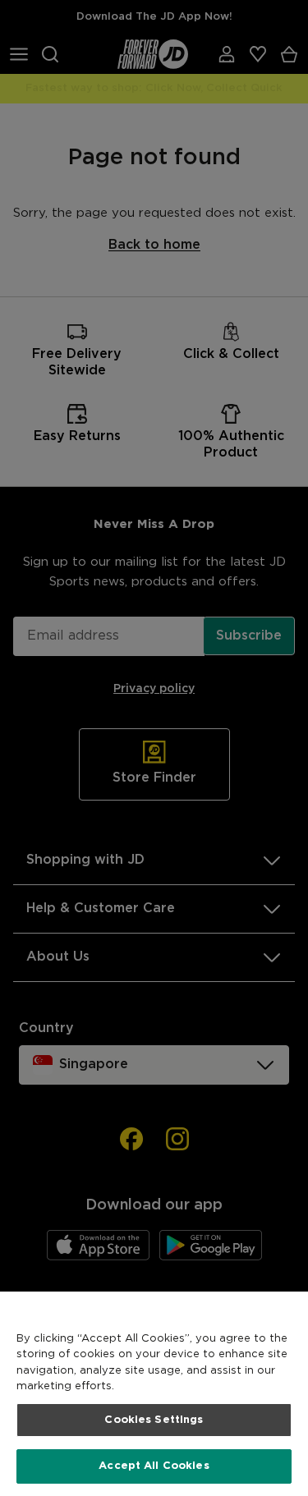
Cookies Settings (153, 1420)
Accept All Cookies (154, 1466)
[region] (154, 1394)
